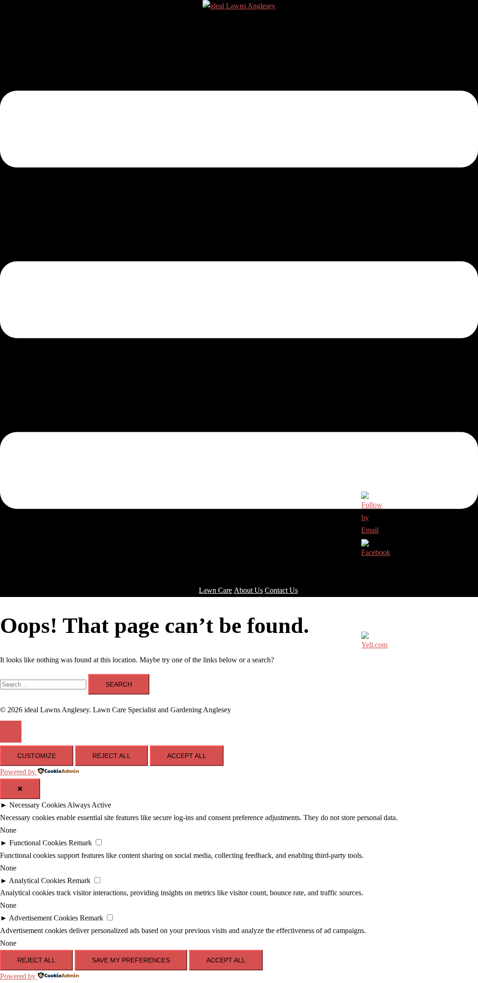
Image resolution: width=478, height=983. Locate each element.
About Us (248, 590)
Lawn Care (215, 590)
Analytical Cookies (37, 881)
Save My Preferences (131, 960)
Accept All (186, 755)
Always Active (89, 805)
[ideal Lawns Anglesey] (239, 6)
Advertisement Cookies (43, 918)
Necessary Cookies (37, 805)
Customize (36, 755)
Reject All (111, 755)
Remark (80, 843)
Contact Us (281, 590)
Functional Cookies (38, 843)
